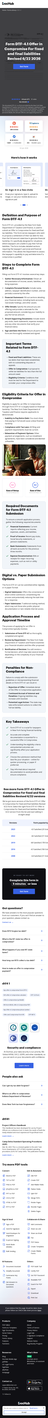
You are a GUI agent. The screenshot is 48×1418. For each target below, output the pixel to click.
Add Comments (36, 1224)
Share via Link (36, 1229)
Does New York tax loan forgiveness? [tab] (18, 1104)
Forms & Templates (9, 1328)
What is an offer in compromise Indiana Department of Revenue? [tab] (16, 1095)
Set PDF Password (37, 1275)
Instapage (5, 1372)
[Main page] (8, 3)
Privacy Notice (32, 1330)
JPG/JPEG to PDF (12, 1189)
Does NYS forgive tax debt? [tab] (14, 931)
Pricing (4, 1336)
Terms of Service (33, 1328)
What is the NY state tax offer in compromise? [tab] (16, 940)
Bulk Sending (10, 1251)
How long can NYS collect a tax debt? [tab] (18, 960)
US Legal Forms (8, 1364)
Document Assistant (13, 1266)
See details (23, 102)
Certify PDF (35, 1271)
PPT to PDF (10, 1193)
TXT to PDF (10, 1180)
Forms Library (7, 1338)
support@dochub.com (9, 1385)
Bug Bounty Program (34, 1344)
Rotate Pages (36, 1202)
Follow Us (7, 1394)
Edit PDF (34, 1176)
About (29, 1325)
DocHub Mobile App (9, 1359)
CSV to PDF (10, 1198)
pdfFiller (5, 1362)
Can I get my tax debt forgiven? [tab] (15, 1086)
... (33, 1408)
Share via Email (36, 1233)
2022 (13, 836)
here (39, 1310)
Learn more (24, 1065)
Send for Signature (13, 1229)
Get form (24, 891)
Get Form (24, 66)
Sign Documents (8, 1330)
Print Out (34, 1298)
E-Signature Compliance (35, 1336)
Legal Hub (30, 1333)
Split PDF (34, 1193)
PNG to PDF (10, 1185)
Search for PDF (36, 1284)
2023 (13, 829)
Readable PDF (36, 1280)
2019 (13, 842)
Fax (32, 1238)
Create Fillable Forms (36, 1252)
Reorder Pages (36, 1207)
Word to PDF (11, 1176)
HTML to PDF (11, 1202)
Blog (4, 1356)
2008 (13, 856)
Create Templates (37, 1247)
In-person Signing (12, 1240)
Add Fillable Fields (37, 1185)
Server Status (7, 1333)
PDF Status (35, 1242)
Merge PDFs (35, 1198)
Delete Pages (36, 1211)
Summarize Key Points (11, 1276)
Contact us (6, 922)
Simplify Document (13, 1271)
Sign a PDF (10, 1224)
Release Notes (32, 1341)
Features (5, 1341)
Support (30, 1338)
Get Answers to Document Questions (11, 1284)
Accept (24, 1412)
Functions (5, 1344)
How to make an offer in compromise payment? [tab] (18, 969)
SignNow (5, 1367)
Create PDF (35, 1180)
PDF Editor (6, 1325)
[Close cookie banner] (44, 1408)
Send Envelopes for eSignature (13, 1234)
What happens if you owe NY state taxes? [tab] (17, 951)
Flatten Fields (36, 1189)
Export (33, 1289)
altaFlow (5, 1370)
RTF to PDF (10, 1207)
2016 (13, 849)
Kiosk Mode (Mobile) (10, 1245)
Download (34, 1293)
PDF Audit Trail (36, 1266)
